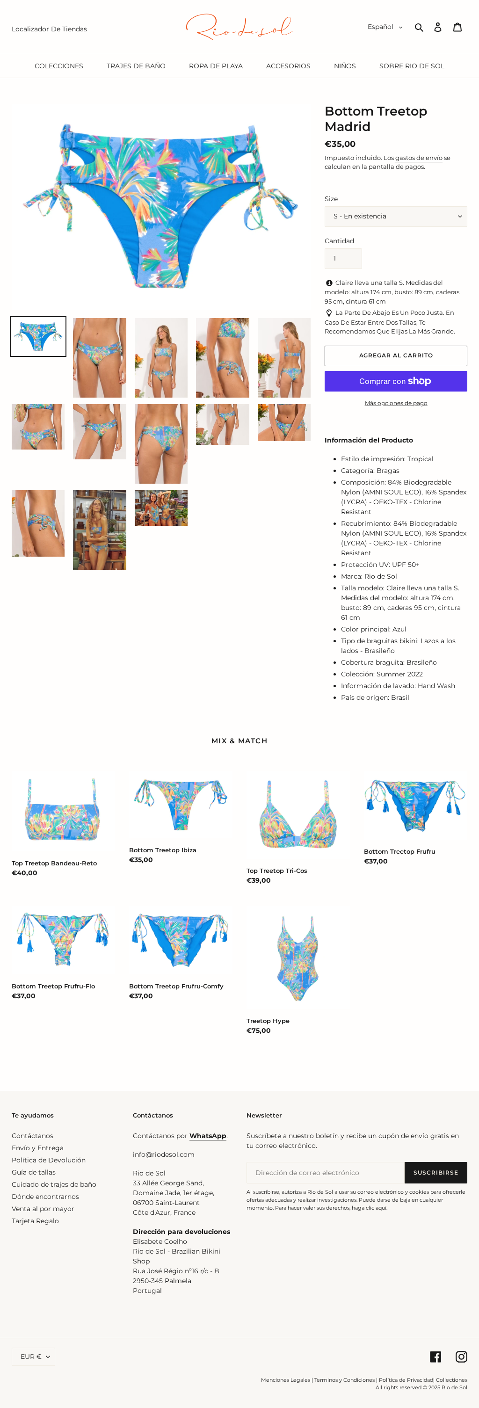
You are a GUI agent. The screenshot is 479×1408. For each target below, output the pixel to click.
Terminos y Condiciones (344, 1380)
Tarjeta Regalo (35, 1221)
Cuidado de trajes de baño (54, 1184)
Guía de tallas (34, 1172)
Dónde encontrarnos (45, 1196)
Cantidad (339, 241)
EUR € (31, 1356)
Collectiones (451, 1380)
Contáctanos (32, 1136)
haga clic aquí (369, 1208)
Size (331, 199)
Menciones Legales (285, 1380)
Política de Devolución (49, 1160)
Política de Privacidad (406, 1380)
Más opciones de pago (396, 402)
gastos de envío (419, 157)
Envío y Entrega (38, 1148)
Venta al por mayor (43, 1209)
